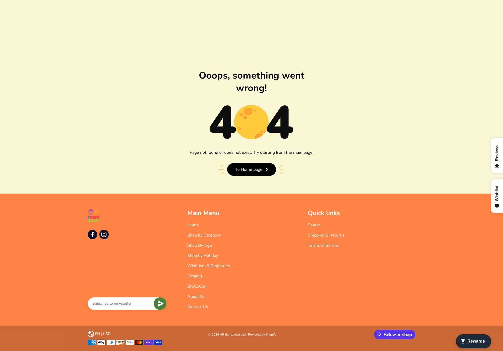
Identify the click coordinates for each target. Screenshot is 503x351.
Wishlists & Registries (208, 266)
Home (193, 225)
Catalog (194, 276)
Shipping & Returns (326, 235)
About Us (196, 296)
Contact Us (197, 307)
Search (314, 225)
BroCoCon (196, 286)
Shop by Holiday (202, 256)
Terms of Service (324, 245)
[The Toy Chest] (94, 215)
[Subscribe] (160, 303)
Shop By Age (199, 245)
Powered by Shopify (262, 334)
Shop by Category (204, 235)
